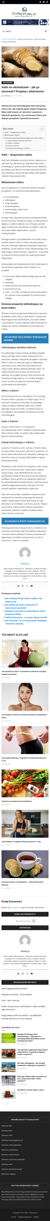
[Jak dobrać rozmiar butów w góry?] (8, 1090)
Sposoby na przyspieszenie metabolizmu (17, 801)
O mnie (13, 1217)
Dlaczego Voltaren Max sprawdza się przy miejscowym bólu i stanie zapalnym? (31, 1078)
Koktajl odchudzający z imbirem (19, 148)
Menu (8, 31)
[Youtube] (44, 2)
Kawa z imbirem (13, 146)
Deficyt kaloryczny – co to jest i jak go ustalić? (26, 617)
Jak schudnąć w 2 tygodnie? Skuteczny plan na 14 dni (21, 842)
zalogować (15, 907)
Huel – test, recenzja (10, 1000)
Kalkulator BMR (7, 1131)
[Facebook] (40, 2)
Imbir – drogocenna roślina (15, 132)
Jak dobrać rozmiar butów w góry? (30, 1090)
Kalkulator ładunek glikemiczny (12, 1140)
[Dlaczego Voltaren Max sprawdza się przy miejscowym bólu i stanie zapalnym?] (8, 1077)
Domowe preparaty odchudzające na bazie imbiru (24, 138)
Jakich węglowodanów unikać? (15, 988)
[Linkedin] (18, 586)
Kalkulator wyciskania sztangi (12, 1169)
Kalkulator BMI (7, 1126)
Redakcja (7, 96)
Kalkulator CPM (7, 1135)
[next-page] (7, 1104)
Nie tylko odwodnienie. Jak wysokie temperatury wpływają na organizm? (31, 1064)
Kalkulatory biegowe (9, 1174)
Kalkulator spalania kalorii (10, 1155)
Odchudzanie (11, 39)
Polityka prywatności (25, 1217)
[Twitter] (47, 2)
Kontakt (36, 1217)
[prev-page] (3, 1104)
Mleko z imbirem (14, 143)
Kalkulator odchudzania (10, 1150)
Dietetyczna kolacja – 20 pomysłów (17, 994)
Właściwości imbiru (12, 135)
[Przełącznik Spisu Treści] (40, 129)
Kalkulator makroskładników (11, 1145)
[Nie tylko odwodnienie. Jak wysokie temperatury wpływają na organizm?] (8, 1063)
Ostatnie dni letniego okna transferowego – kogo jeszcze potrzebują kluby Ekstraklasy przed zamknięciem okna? (31, 1037)
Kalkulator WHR (7, 1164)
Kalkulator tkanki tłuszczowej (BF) (13, 1159)
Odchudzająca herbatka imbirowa (19, 141)
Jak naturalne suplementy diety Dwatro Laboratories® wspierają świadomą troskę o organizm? (32, 1052)
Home (4, 39)
